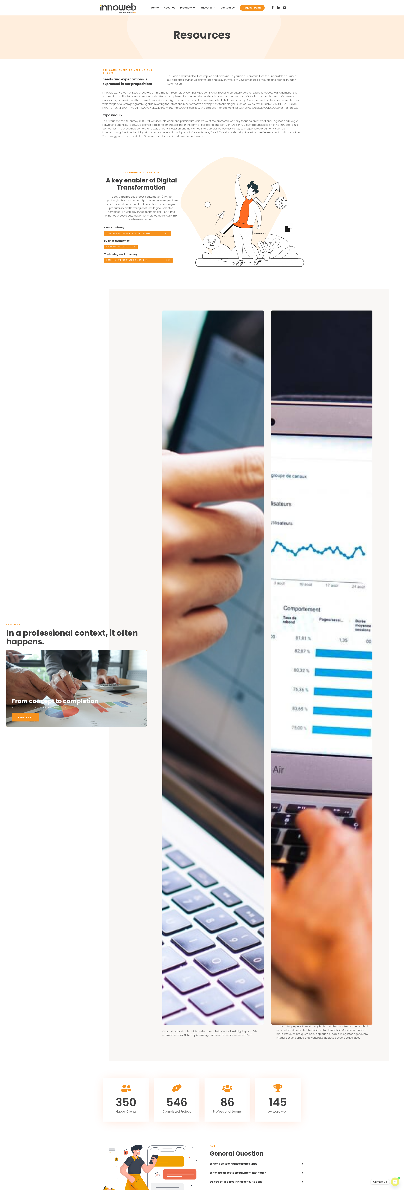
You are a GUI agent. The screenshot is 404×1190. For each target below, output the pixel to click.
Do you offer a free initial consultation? (236, 1182)
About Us (169, 7)
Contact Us (227, 7)
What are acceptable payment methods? (238, 1173)
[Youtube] (284, 8)
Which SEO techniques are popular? (233, 1164)
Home (155, 7)
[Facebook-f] (272, 8)
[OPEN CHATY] (395, 1180)
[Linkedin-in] (278, 8)
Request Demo (252, 7)
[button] (256, 1164)
